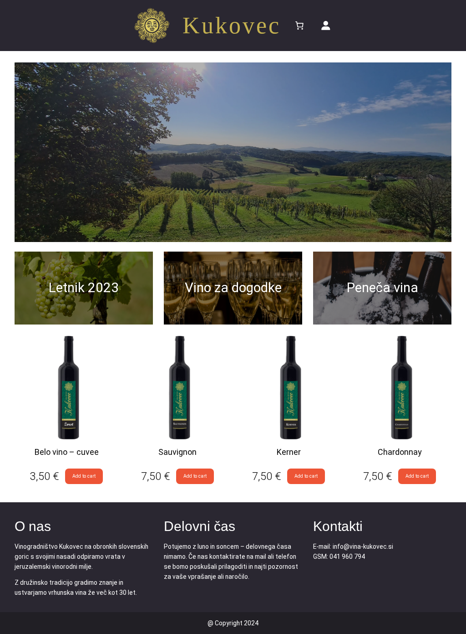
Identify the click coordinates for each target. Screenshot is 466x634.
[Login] (326, 25)
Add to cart (84, 476)
